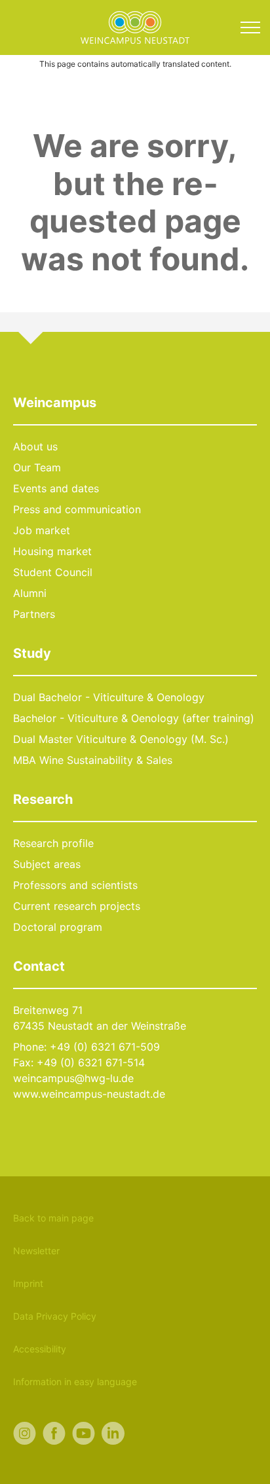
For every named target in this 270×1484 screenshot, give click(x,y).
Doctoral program (57, 926)
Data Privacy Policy (54, 1316)
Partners (34, 614)
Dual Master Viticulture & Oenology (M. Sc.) (121, 739)
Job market (41, 530)
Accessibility (39, 1348)
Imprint (28, 1283)
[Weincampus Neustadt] (135, 26)
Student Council (52, 572)
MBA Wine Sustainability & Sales (92, 760)
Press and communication (77, 509)
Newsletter (36, 1250)
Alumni (30, 593)
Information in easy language (75, 1381)
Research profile (53, 843)
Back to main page (53, 1217)
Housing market (52, 551)
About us (35, 446)
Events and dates (56, 488)
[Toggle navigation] (250, 27)
